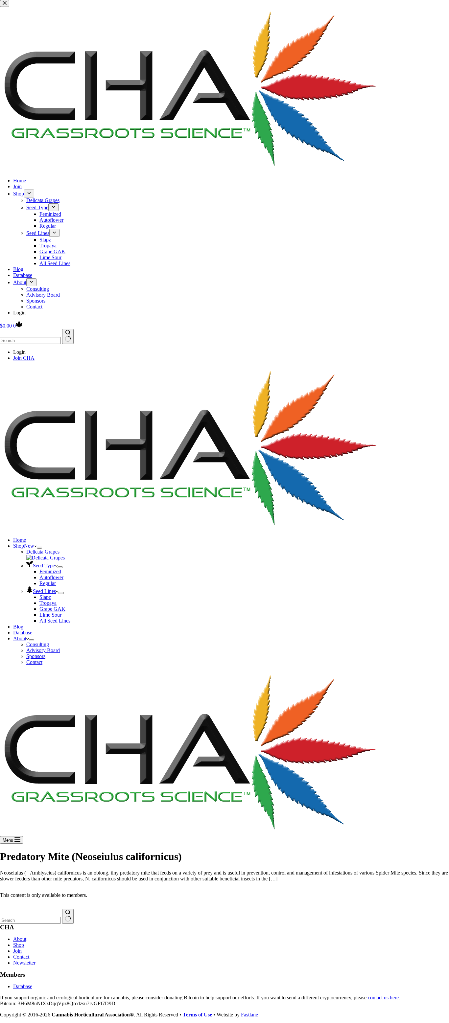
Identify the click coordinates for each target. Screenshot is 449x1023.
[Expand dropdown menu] (39, 548)
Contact (34, 662)
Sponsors (35, 656)
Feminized (50, 571)
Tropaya (48, 603)
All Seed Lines (54, 621)
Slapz (45, 597)
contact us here (383, 997)
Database (22, 632)
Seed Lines (44, 591)
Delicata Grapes (42, 552)
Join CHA (24, 358)
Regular (47, 583)
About (19, 638)
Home (19, 540)
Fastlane (249, 1014)
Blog (18, 626)
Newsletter (24, 963)
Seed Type (44, 565)
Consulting (37, 644)
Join (17, 951)
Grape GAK (52, 609)
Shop (23, 546)
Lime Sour (50, 615)
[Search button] (68, 336)
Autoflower (51, 577)
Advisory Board (43, 650)
